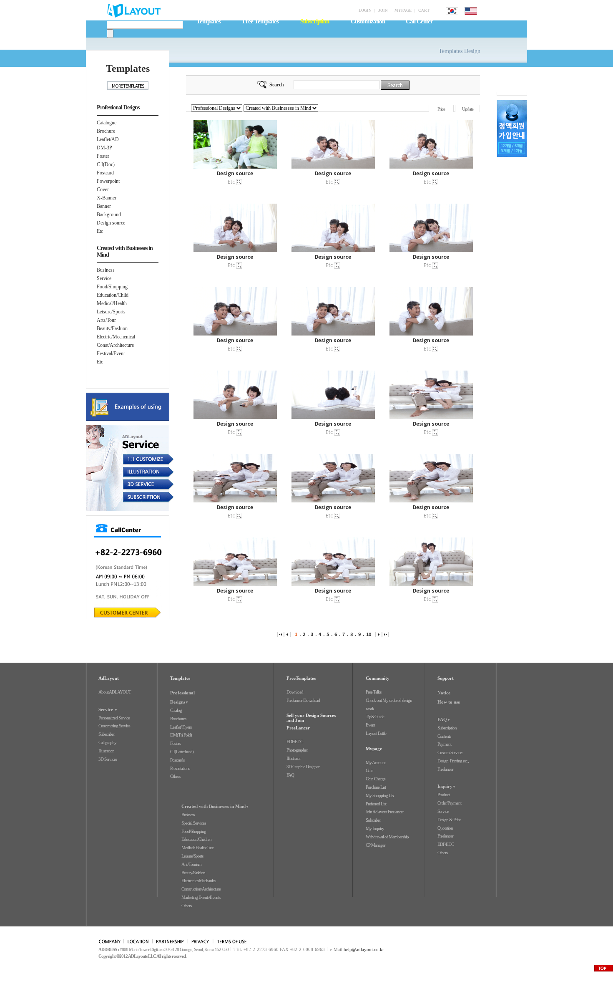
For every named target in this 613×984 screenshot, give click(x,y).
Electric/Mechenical (116, 337)
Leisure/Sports (111, 312)
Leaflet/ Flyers (180, 726)
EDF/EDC (294, 741)
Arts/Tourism (191, 864)
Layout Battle (376, 733)
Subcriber (373, 820)
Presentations (180, 768)
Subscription (447, 727)
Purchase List (376, 787)
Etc (100, 231)
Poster (103, 156)
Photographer (297, 749)
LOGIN (365, 10)
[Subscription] (129, 497)
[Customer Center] (129, 567)
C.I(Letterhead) (181, 751)
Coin (369, 770)
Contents (444, 736)
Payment (444, 744)
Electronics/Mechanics (198, 880)
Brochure (106, 131)
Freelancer (445, 769)
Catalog (176, 710)
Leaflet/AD (108, 139)
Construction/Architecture (201, 888)
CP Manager (375, 845)
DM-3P (104, 148)
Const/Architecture (115, 345)
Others (175, 776)
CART (424, 10)
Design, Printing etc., (453, 760)
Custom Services (450, 752)
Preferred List (376, 803)
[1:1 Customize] (129, 460)
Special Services (193, 822)
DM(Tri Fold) (181, 734)
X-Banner (106, 198)
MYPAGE (403, 10)
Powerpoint (108, 181)
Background (109, 214)
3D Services (107, 759)
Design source (111, 223)
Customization (368, 21)
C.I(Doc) (106, 164)
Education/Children (196, 839)
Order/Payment (449, 802)
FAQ (290, 774)
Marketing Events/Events (200, 897)
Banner (104, 206)
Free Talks (373, 691)
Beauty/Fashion (112, 328)
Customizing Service (114, 725)
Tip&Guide (375, 716)
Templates (208, 21)
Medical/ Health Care (197, 847)
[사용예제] (129, 407)
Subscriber (106, 734)
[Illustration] (129, 473)
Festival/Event (111, 353)
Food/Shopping (112, 287)
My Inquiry (375, 828)
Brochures (178, 718)
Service (104, 278)
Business (106, 270)
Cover (103, 189)
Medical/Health (112, 303)
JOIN (383, 10)
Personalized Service (114, 717)
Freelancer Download (303, 700)
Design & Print (448, 819)
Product (443, 794)
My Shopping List (380, 795)
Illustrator (293, 758)
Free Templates (260, 21)
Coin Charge (375, 778)
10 (368, 634)
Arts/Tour (106, 320)
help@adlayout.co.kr (364, 949)
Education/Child (112, 295)
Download (294, 691)
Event (370, 724)
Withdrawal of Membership (387, 836)
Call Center (419, 21)
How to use (448, 701)
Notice (443, 692)
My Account (375, 762)
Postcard (105, 173)
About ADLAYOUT (114, 691)
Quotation (445, 827)
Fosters (175, 743)
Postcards (177, 759)
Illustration (106, 750)
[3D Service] (129, 485)
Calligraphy (107, 742)
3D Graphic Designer (302, 766)
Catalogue (106, 123)
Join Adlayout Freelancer (385, 811)
